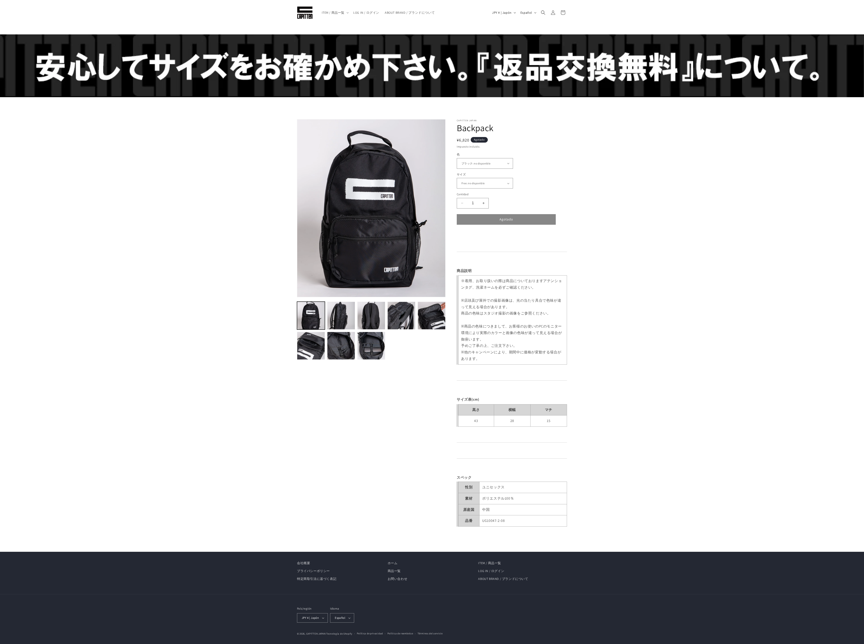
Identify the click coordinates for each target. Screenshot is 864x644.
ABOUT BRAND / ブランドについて (503, 579)
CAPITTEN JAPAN (316, 633)
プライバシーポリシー (313, 571)
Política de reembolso (400, 633)
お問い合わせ (397, 579)
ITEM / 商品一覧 (489, 563)
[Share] (463, 235)
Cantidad (462, 194)
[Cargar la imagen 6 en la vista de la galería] (311, 346)
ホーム (393, 563)
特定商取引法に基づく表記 (316, 579)
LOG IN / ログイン (491, 571)
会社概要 (303, 563)
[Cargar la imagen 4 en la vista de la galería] (401, 316)
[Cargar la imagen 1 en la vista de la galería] (311, 316)
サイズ (461, 174)
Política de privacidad (370, 633)
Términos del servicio (430, 633)
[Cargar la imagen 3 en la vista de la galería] (371, 316)
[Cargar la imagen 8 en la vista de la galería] (371, 346)
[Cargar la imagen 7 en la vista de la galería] (341, 346)
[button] (335, 12)
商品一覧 (394, 571)
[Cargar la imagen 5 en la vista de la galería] (432, 316)
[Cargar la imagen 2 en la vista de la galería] (341, 316)
